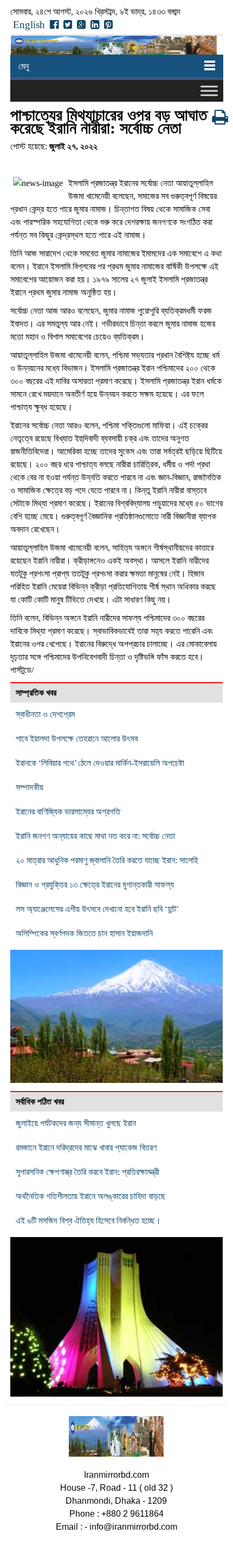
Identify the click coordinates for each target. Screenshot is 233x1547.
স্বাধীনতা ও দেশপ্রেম (45, 714)
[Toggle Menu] (209, 91)
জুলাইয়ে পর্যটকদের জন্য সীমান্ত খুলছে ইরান (76, 1123)
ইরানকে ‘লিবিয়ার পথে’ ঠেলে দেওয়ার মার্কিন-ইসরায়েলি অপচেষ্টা (100, 763)
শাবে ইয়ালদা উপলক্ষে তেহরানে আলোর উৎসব (77, 738)
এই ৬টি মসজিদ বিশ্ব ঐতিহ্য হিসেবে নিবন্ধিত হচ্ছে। (88, 1220)
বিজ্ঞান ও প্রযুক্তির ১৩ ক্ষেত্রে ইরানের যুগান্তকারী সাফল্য (95, 884)
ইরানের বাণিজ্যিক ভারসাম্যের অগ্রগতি (68, 811)
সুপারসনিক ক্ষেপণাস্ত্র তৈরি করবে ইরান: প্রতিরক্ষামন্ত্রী (87, 1171)
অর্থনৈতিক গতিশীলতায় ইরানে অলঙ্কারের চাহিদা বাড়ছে (90, 1196)
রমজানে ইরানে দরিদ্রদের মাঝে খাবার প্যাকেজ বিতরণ (86, 1147)
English (29, 24)
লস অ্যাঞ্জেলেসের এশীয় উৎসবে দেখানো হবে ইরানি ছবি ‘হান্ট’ (97, 909)
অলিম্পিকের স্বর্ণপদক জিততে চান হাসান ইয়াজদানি (84, 933)
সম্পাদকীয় (29, 787)
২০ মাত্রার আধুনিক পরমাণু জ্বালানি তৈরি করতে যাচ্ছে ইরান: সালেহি (107, 860)
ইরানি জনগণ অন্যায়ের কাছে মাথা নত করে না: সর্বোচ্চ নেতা (95, 836)
